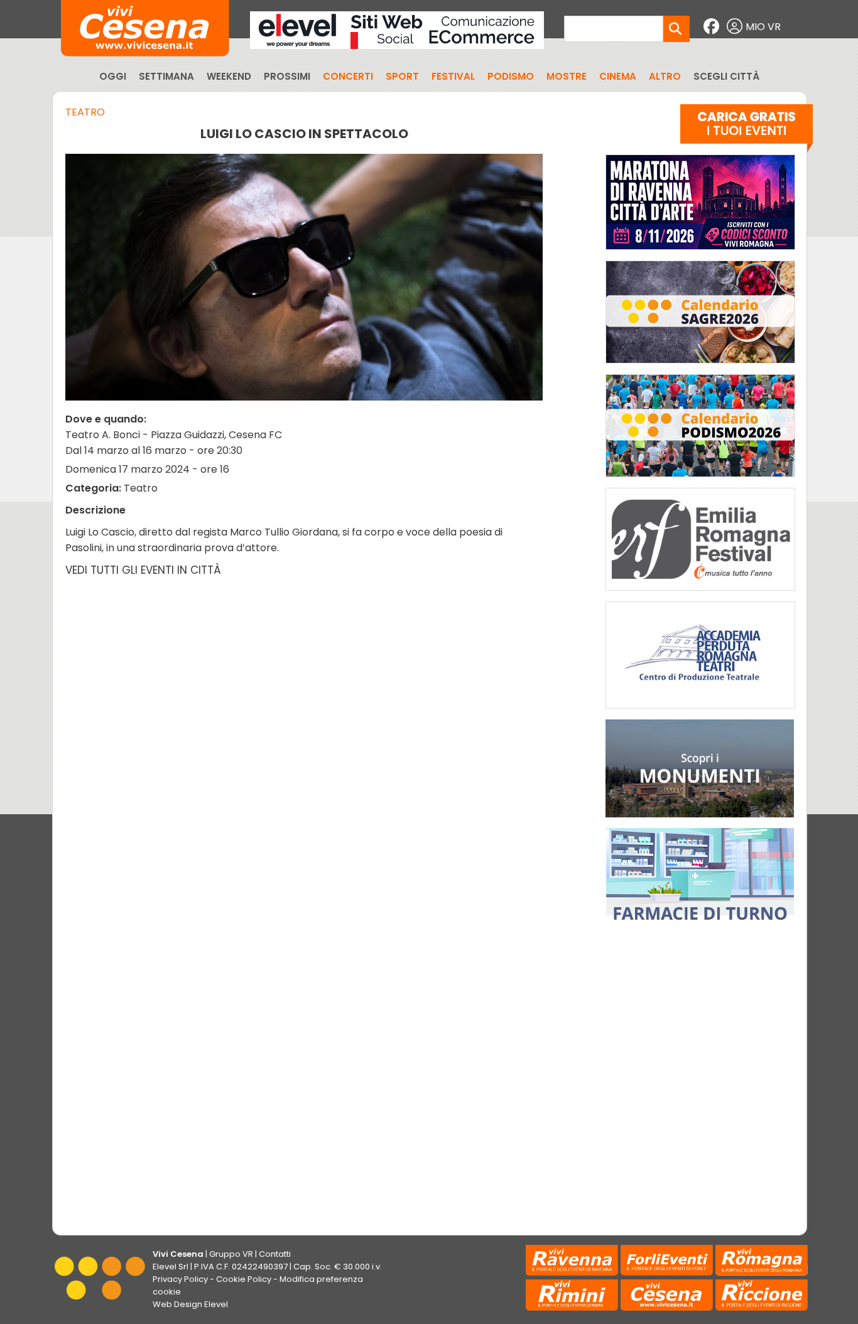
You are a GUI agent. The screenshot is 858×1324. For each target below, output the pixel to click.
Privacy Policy (180, 1279)
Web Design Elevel (190, 1304)
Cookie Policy (243, 1279)
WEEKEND (229, 76)
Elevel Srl (170, 1267)
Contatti (275, 1254)
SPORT (402, 76)
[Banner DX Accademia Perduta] (700, 711)
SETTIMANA (166, 76)
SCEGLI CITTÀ (726, 76)
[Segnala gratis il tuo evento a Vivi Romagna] (746, 131)
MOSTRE (566, 76)
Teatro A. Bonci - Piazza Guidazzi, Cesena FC (173, 435)
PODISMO (510, 76)
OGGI (112, 76)
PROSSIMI (287, 76)
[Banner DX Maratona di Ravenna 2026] (700, 252)
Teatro (85, 112)
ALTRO (665, 76)
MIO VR (763, 26)
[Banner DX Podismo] (700, 480)
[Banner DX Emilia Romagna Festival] (700, 593)
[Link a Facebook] (712, 27)
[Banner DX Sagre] (700, 366)
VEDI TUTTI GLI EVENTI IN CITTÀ (143, 570)
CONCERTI (348, 76)
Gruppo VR (231, 1254)
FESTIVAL (453, 76)
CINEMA (617, 76)
